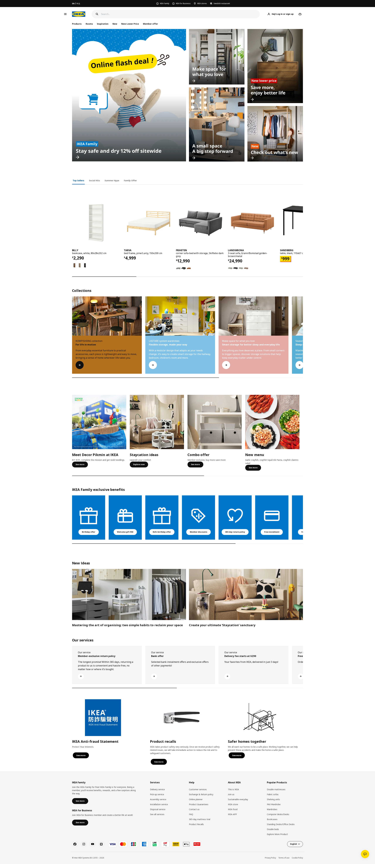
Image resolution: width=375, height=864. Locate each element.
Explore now (139, 464)
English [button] (293, 844)
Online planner (196, 799)
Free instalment (271, 532)
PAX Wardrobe (274, 804)
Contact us (194, 809)
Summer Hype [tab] (112, 180)
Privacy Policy (270, 858)
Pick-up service (157, 794)
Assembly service (158, 799)
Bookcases (272, 819)
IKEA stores (202, 3)
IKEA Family (164, 3)
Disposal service (157, 809)
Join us (231, 794)
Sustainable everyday (238, 799)
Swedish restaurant (222, 3)
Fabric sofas (272, 794)
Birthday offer (88, 532)
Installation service (159, 804)
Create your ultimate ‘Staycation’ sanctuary (222, 625)
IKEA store (233, 804)
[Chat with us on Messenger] (365, 854)
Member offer (150, 23)
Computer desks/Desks (278, 814)
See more (80, 464)
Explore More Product (277, 834)
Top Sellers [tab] (78, 180)
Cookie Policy (297, 858)
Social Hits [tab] (94, 180)
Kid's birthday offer (162, 532)
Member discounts (198, 532)
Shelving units (273, 799)
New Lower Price (130, 23)
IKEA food (232, 809)
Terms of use (283, 858)
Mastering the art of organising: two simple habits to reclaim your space (127, 625)
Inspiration (102, 23)
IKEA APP (232, 814)
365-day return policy (235, 532)
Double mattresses (276, 789)
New (114, 23)
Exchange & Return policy (201, 794)
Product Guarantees (198, 804)
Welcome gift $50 (125, 532)
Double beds (273, 829)
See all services (157, 814)
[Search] (97, 14)
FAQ (191, 814)
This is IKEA (233, 789)
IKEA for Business (183, 3)
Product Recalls (196, 824)
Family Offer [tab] (130, 180)
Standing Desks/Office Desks (281, 824)
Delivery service (157, 789)
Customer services (198, 789)
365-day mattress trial (199, 819)
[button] (303, 338)
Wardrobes (272, 809)
